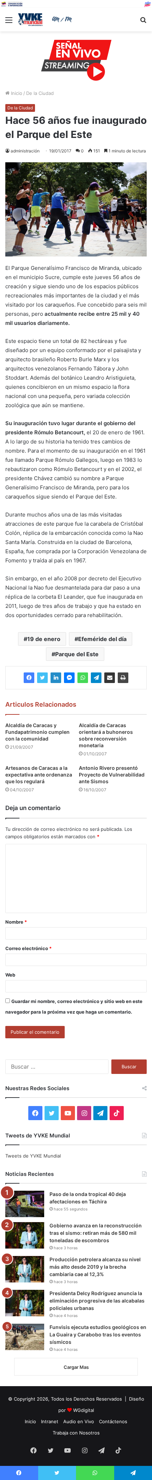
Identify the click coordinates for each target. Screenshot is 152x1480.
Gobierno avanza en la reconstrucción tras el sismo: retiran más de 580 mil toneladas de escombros (95, 1232)
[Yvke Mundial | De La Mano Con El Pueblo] (46, 19)
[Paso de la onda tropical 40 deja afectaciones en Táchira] (24, 1204)
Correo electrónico (28, 948)
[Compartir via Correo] (109, 677)
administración (25, 150)
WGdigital (83, 1410)
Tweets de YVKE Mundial (33, 1156)
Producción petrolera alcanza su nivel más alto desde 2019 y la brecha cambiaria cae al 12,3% (95, 1266)
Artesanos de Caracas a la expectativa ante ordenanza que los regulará (38, 774)
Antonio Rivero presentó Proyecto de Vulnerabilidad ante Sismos (112, 774)
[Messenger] (69, 677)
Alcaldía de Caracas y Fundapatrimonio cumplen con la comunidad (37, 732)
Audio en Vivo (78, 1421)
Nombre (16, 922)
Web (10, 975)
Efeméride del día (102, 638)
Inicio (16, 93)
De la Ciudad (40, 93)
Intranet (49, 1421)
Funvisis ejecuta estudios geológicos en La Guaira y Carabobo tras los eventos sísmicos (97, 1334)
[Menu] (8, 22)
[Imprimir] (123, 677)
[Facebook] (29, 677)
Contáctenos (113, 1421)
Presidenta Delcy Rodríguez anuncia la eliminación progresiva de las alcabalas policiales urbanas (97, 1300)
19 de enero (43, 638)
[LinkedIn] (56, 677)
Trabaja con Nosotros (76, 1433)
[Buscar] (143, 22)
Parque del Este (77, 654)
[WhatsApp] (82, 677)
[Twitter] (42, 677)
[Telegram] (96, 677)
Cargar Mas (76, 1367)
